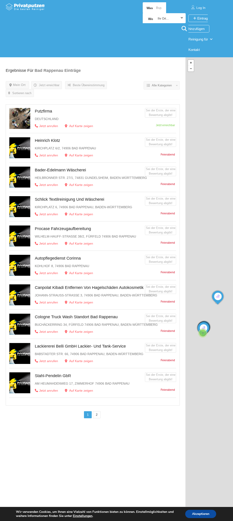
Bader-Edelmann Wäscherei (60, 170)
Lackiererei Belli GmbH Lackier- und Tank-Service (80, 346)
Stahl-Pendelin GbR (53, 375)
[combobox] (164, 18)
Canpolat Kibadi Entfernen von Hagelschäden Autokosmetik (89, 287)
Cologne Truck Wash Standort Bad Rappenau (76, 317)
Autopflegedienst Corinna (58, 258)
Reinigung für (198, 39)
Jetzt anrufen (48, 126)
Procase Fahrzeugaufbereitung (63, 228)
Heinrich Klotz (47, 140)
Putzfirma (43, 111)
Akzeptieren (200, 514)
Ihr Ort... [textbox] (163, 18)
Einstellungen (82, 516)
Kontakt (194, 50)
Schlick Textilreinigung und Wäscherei (69, 199)
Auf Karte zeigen (80, 126)
